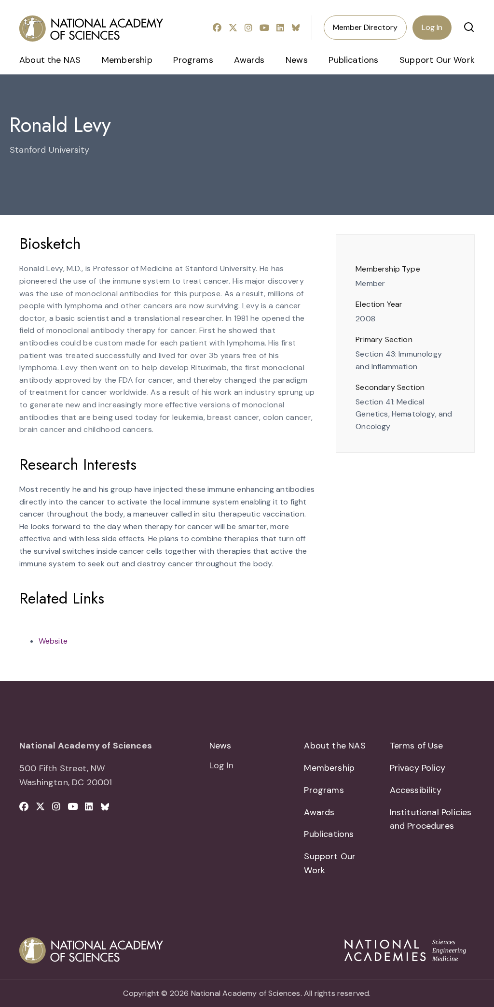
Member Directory (365, 27)
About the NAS (50, 60)
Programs (193, 60)
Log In (432, 27)
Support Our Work (437, 60)
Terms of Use (416, 745)
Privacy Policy (418, 768)
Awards (249, 60)
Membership (127, 60)
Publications (353, 60)
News (297, 60)
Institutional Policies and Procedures (431, 819)
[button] (469, 27)
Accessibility (415, 790)
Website (53, 641)
